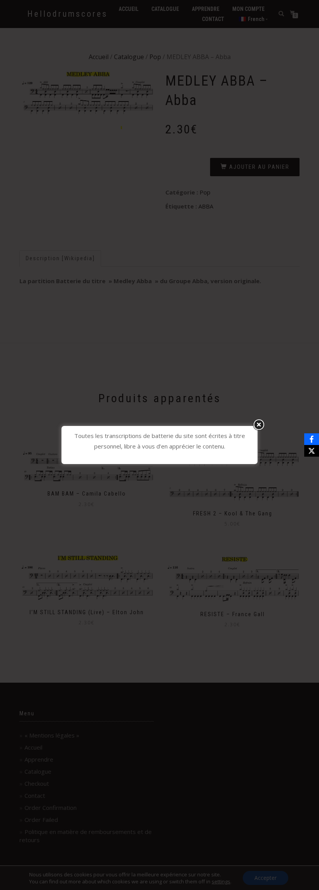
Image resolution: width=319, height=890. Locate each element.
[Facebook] (311, 439)
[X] (311, 451)
